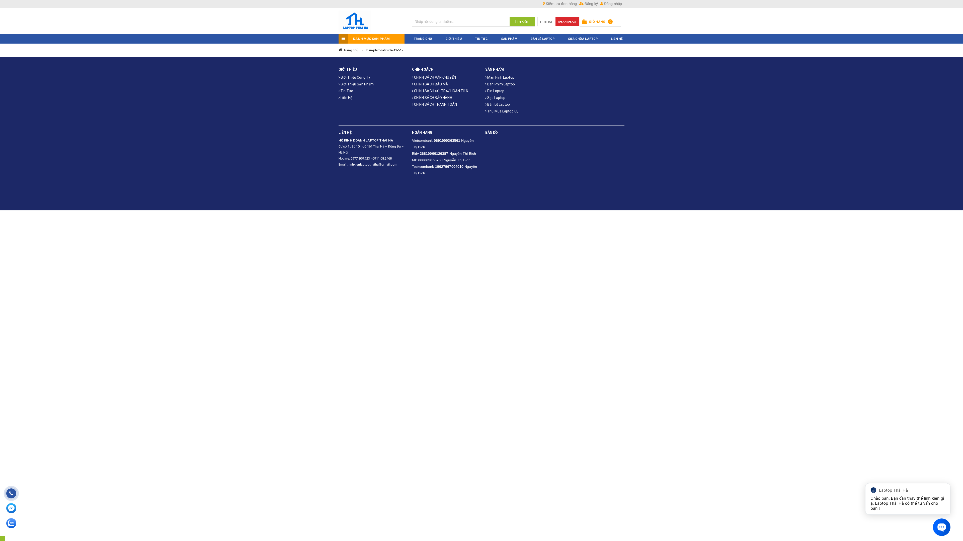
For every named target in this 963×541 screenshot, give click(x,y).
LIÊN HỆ (617, 39)
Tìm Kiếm (522, 22)
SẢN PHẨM (509, 39)
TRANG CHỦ (423, 39)
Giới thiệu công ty (355, 77)
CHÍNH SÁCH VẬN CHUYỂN (434, 77)
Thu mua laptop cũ (503, 111)
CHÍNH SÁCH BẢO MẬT (431, 84)
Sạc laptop (496, 98)
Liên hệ (346, 98)
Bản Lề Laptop (542, 39)
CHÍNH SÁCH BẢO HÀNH (432, 98)
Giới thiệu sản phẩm (357, 84)
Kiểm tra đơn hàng (561, 4)
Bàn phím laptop (501, 84)
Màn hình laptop (500, 77)
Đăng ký (591, 4)
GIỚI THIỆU (453, 39)
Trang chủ (351, 50)
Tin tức (346, 91)
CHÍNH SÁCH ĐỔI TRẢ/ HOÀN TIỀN (440, 91)
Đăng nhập (612, 4)
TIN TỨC (481, 39)
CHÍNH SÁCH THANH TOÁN (435, 104)
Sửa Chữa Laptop (583, 39)
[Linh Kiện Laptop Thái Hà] (372, 21)
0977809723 (567, 22)
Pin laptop (495, 91)
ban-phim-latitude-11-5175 (385, 50)
